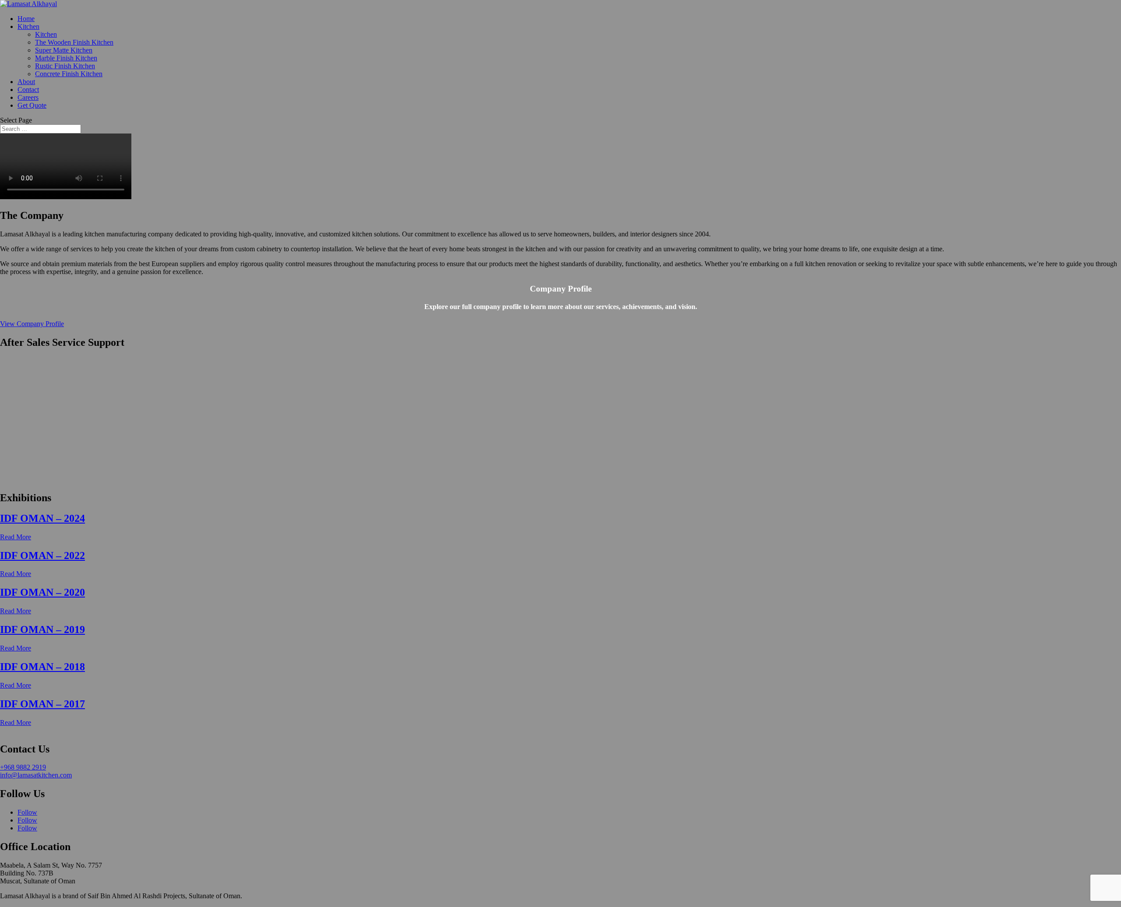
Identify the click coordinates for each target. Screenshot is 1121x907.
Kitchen (28, 26)
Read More (15, 537)
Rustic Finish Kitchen (65, 66)
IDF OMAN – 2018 (42, 666)
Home (26, 18)
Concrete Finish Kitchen (68, 73)
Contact (28, 89)
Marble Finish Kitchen (66, 58)
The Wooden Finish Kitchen (74, 42)
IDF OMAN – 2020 (42, 592)
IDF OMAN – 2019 (42, 629)
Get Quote (32, 105)
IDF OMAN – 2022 (42, 555)
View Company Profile (32, 323)
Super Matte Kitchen (63, 50)
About (26, 81)
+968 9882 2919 (23, 767)
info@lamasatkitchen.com (36, 775)
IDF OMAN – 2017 (42, 704)
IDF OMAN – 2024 (42, 518)
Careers (28, 97)
